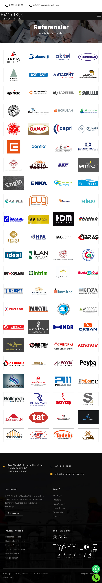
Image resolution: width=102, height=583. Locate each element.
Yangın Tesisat (11, 558)
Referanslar (58, 512)
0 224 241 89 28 (16, 5)
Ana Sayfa (44, 33)
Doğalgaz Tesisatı (13, 536)
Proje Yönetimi (59, 504)
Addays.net (94, 573)
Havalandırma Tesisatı (15, 541)
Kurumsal (57, 499)
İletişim (56, 516)
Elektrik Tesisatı (12, 545)
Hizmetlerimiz (59, 508)
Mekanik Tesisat (12, 553)
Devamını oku (14, 513)
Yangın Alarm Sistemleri (15, 549)
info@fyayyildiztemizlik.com (46, 5)
